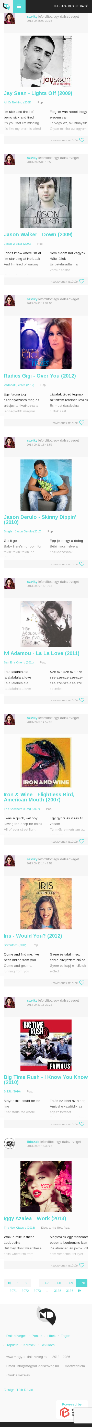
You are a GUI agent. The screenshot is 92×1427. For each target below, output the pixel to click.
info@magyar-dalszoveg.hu (38, 1366)
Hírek (52, 1336)
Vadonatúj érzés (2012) (19, 385)
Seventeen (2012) (15, 945)
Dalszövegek (16, 1336)
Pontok (37, 1336)
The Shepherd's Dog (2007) (22, 808)
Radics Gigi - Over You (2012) (40, 376)
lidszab (33, 1142)
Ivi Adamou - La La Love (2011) (41, 653)
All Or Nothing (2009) (17, 102)
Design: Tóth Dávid (18, 1390)
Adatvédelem (75, 1366)
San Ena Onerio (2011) (19, 662)
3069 (69, 1283)
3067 (45, 1283)
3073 (37, 1291)
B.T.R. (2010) (12, 1091)
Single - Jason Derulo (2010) (22, 531)
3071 (13, 1291)
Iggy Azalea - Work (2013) (35, 1218)
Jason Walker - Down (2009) (38, 234)
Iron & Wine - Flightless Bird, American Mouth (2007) (39, 797)
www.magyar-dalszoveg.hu (26, 1357)
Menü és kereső (19, 6)
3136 (69, 1291)
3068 (57, 1283)
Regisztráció (78, 6)
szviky (32, 16)
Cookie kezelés (18, 1375)
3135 (57, 1291)
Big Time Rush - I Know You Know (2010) (46, 1079)
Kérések (30, 1345)
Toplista (12, 1345)
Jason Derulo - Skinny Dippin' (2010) (40, 519)
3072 (25, 1291)
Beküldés (48, 1345)
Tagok (66, 1336)
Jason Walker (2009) (17, 243)
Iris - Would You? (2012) (33, 936)
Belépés (60, 6)
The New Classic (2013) (19, 1227)
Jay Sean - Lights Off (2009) (38, 93)
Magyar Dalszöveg (6, 6)
